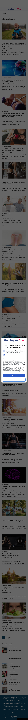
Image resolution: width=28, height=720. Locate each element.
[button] (14, 358)
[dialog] (14, 360)
